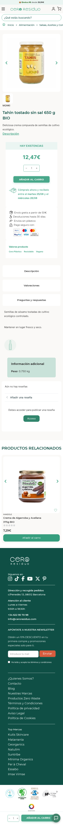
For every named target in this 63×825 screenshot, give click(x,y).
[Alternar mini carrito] (58, 8)
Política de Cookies (22, 718)
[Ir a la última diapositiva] (6, 481)
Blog (11, 688)
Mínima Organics (20, 759)
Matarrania (16, 739)
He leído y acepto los (31, 662)
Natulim (14, 749)
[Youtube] (30, 579)
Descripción (11, 133)
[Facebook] (23, 579)
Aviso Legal (16, 713)
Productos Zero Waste (24, 698)
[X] (37, 579)
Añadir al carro (31, 537)
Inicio (11, 25)
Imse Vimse (16, 774)
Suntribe (14, 754)
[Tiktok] (17, 579)
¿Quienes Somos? (21, 678)
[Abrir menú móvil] (3, 9)
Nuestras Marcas (20, 693)
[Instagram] (10, 579)
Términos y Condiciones (25, 703)
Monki (6, 105)
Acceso (31, 418)
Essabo (13, 769)
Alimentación (27, 25)
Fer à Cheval (17, 764)
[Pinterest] (44, 579)
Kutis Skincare (18, 734)
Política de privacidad (23, 708)
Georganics (16, 744)
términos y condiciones (41, 662)
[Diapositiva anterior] (7, 63)
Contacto (14, 683)
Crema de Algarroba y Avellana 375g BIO (22, 520)
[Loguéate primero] (56, 460)
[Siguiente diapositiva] (56, 63)
